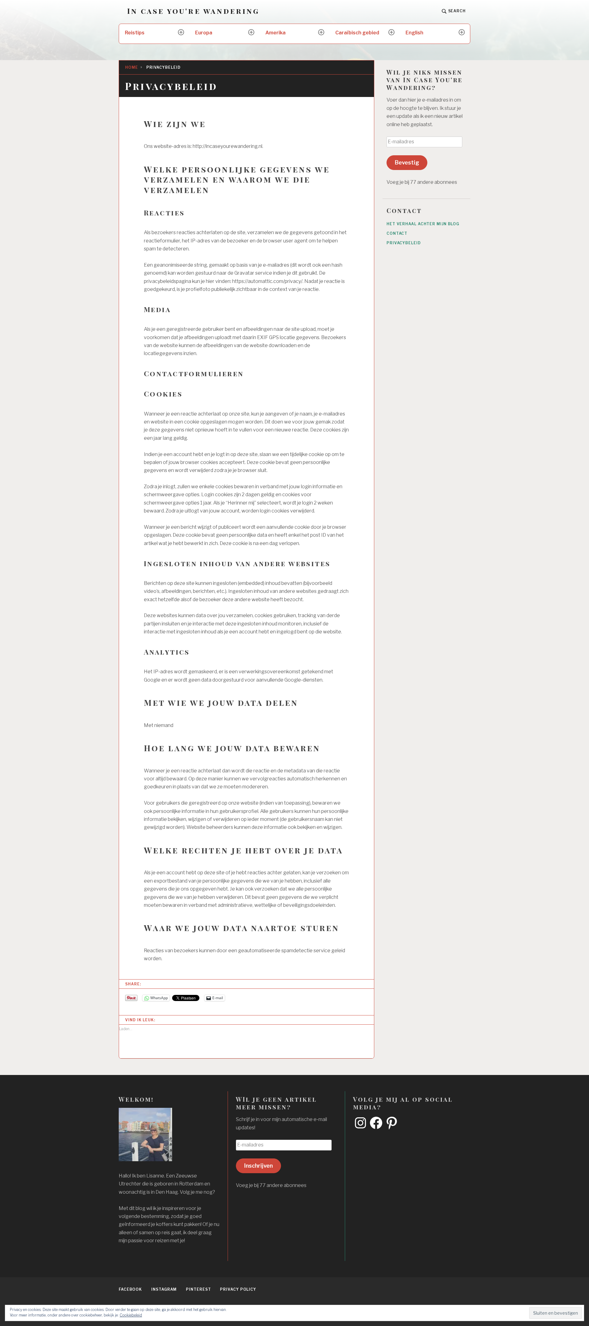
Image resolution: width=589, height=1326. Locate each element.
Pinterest (198, 1289)
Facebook (130, 1289)
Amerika (275, 33)
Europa (203, 33)
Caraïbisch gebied (357, 33)
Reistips (134, 33)
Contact (397, 233)
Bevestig (407, 162)
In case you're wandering (193, 11)
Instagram (164, 1289)
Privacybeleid (404, 243)
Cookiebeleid (131, 1315)
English (414, 33)
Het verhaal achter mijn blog (423, 224)
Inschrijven (258, 1165)
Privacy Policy (238, 1289)
